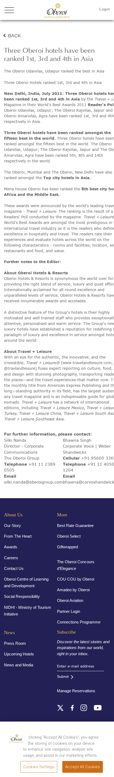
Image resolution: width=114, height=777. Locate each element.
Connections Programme (78, 622)
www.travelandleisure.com (87, 362)
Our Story (12, 525)
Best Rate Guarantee (75, 525)
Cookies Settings (38, 766)
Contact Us (14, 568)
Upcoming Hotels (19, 654)
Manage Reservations (76, 691)
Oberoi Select (69, 536)
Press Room (15, 643)
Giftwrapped (67, 547)
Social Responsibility (22, 596)
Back (14, 35)
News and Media (18, 665)
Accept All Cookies (82, 766)
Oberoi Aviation (70, 600)
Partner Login (68, 611)
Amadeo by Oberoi (73, 589)
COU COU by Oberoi (75, 579)
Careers (11, 557)
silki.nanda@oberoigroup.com (33, 482)
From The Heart (18, 536)
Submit (63, 676)
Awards (10, 547)
